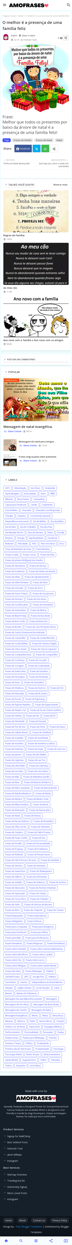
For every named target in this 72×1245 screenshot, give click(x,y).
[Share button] (54, 148)
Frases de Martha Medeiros (18, 793)
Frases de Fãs (32, 715)
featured (9, 543)
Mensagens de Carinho (16, 1010)
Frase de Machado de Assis (18, 549)
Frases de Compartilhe (47, 654)
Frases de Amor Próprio (16, 593)
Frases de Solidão (13, 882)
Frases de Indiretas (14, 749)
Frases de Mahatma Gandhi (36, 776)
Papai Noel (34, 1026)
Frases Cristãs (11, 554)
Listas (56, 987)
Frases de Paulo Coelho (16, 837)
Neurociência (45, 1021)
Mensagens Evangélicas (16, 1015)
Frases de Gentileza (41, 732)
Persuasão (48, 1032)
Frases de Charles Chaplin (44, 643)
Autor (43, 493)
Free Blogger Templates (29, 1226)
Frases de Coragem (14, 665)
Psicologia (58, 1048)
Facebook (25, 148)
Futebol (50, 971)
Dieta (50, 532)
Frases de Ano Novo (36, 599)
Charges (9, 515)
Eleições (9, 538)
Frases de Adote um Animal (42, 571)
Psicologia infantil (13, 1054)
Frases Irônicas (34, 921)
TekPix (43, 1060)
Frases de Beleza (38, 610)
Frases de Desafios (39, 671)
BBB (53, 493)
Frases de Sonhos (57, 882)
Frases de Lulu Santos (38, 771)
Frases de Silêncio (13, 876)
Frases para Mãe (13, 937)
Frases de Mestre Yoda (37, 799)
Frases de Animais (13, 599)
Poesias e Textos (13, 1043)
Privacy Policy (59, 1220)
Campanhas (39, 499)
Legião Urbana (24, 987)
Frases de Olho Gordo (15, 826)
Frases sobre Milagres (15, 965)
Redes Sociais (32, 1054)
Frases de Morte (40, 804)
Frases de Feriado (37, 721)
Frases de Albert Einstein (16, 582)
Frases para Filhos (39, 932)
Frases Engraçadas (14, 915)
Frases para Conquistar (16, 926)
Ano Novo (35, 488)
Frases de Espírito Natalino (18, 704)
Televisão (55, 1060)
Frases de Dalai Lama (15, 671)
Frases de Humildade (38, 738)
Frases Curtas (29, 554)
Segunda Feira (29, 1060)
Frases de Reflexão (14, 854)
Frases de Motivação (15, 810)
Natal (20, 15)
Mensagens (51, 998)
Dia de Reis (10, 526)
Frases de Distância (14, 688)
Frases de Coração (38, 660)
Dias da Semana (35, 532)
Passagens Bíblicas (53, 1026)
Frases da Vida (47, 554)
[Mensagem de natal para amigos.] (10, 445)
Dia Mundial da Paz (14, 532)
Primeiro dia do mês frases (18, 1048)
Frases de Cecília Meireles (42, 638)
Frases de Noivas (32, 815)
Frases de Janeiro (13, 754)
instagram (12, 1160)
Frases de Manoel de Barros (37, 782)
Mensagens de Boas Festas (46, 1004)
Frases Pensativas (13, 943)
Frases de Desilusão (38, 676)
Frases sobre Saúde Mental (43, 965)
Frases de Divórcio (37, 688)
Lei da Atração (43, 987)
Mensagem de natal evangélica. (27, 427)
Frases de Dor (57, 688)
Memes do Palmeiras (27, 993)
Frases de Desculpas (15, 676)
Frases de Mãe (12, 776)
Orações (60, 1021)
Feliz (34, 543)
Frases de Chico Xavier (16, 649)
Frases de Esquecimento (46, 704)
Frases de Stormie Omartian (42, 887)
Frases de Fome (37, 726)
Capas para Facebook (15, 504)
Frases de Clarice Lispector (44, 649)
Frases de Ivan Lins (56, 749)
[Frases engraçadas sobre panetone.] (10, 460)
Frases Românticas (56, 943)
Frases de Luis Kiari (14, 771)
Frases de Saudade (50, 860)
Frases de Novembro (44, 821)
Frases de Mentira (13, 799)
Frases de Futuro (58, 726)
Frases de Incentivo (14, 743)
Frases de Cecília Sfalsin (16, 643)
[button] (68, 5)
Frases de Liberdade (15, 765)
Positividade (43, 1043)
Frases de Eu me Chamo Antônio (45, 710)
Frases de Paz (38, 837)
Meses (35, 1015)
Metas (45, 1015)
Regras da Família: (14, 235)
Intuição (9, 987)
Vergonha (20, 1065)
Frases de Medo (43, 793)
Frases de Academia (14, 571)
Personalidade (31, 1032)
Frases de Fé (49, 715)
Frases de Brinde (13, 626)
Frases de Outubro (14, 832)
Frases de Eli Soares (38, 693)
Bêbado (9, 499)
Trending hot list (16, 1180)
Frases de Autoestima (15, 610)
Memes (8, 993)
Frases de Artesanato (43, 604)
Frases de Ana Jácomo (43, 593)
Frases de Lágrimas (14, 760)
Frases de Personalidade (38, 843)
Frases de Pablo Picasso (39, 832)
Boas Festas (23, 499)
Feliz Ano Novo (48, 543)
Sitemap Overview (17, 1174)
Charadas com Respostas (48, 510)
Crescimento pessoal (40, 515)
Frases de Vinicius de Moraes (38, 904)
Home (8, 1220)
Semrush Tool (14, 1148)
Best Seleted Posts (17, 1142)
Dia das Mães (57, 521)
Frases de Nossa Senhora (17, 821)
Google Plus (38, 976)
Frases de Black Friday (15, 615)
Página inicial (9, 15)
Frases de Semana (13, 865)
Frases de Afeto (12, 576)
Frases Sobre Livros (35, 960)
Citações (22, 515)
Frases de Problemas (38, 849)
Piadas (60, 1032)
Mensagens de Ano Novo (17, 1004)
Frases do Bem (12, 910)
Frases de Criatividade (39, 665)
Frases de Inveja (35, 749)
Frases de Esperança (35, 699)
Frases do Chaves (55, 910)
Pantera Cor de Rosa (15, 1026)
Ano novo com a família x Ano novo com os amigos (33, 340)
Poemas (53, 1037)
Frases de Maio (12, 782)
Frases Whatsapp (33, 971)
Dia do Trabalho (28, 526)
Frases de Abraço (38, 565)
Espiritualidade (36, 538)
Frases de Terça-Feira (15, 899)
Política (29, 1043)
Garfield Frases (12, 976)
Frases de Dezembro (34, 682)
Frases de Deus (12, 682)
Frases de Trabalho (39, 899)
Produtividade (42, 1048)
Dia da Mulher (39, 521)
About (22, 1220)
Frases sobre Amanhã (15, 949)
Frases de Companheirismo (18, 654)
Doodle (60, 532)
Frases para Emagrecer (43, 926)
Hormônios (10, 982)
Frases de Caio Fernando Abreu (41, 626)
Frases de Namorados (40, 810)
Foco (62, 543)
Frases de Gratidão (14, 738)
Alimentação (20, 488)
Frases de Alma (40, 582)
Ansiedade (50, 488)
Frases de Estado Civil (15, 710)
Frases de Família (22, 140)
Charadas (26, 510)
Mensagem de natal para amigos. (36, 441)
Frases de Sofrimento (37, 876)
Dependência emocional (16, 521)
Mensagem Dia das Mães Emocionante (23, 998)
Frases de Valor (12, 904)
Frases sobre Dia (13, 960)
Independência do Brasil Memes (47, 982)
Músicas (9, 1021)
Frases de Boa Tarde (15, 621)
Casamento (47, 504)
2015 (7, 488)
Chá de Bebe (11, 510)
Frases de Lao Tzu (36, 760)
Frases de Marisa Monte (45, 787)
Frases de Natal (44, 140)
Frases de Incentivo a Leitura (41, 743)
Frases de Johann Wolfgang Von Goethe (24, 560)
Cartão (34, 504)
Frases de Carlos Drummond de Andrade (25, 632)
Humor (24, 982)
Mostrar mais (60, 184)
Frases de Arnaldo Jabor (16, 604)
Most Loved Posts (17, 1193)
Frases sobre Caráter (42, 954)
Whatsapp (45, 148)
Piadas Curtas (11, 1037)
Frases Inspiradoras (36, 915)
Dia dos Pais (46, 526)
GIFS (26, 976)
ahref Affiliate (14, 1154)
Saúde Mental (11, 1060)
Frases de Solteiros (36, 882)
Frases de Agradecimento (37, 576)
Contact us (39, 1220)
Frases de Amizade (14, 588)
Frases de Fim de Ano (15, 726)
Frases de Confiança (14, 660)
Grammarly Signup (17, 1186)
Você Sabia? (35, 1065)
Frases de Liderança (38, 765)
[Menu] (4, 5)
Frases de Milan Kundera (16, 804)
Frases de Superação (15, 893)
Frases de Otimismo (40, 826)
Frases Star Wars (13, 971)
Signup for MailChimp (18, 1136)
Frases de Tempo (38, 893)
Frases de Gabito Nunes (16, 732)
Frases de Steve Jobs (15, 887)
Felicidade (23, 543)
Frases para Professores (37, 937)
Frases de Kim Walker (36, 754)
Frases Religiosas (34, 943)
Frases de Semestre (36, 865)
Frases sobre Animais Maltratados (46, 949)
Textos (8, 1065)
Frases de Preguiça (14, 849)
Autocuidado (30, 493)
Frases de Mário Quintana (17, 787)
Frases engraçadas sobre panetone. (38, 456)
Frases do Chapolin (33, 910)
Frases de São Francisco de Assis (20, 860)
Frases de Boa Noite (40, 615)
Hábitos (52, 976)
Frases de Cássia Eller (15, 638)
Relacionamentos (52, 1054)
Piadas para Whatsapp (33, 1037)
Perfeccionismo (12, 1032)
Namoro (21, 1021)
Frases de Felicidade (15, 721)
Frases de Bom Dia (38, 621)
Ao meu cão (10, 287)
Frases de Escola (13, 699)
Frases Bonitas (43, 549)
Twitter (37, 148)
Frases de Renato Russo (39, 854)
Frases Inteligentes (14, 921)
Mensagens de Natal (41, 1010)
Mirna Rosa (58, 1015)
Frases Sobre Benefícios (16, 954)
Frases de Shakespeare (41, 871)
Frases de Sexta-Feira (15, 871)
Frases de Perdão (13, 843)
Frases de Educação (14, 693)
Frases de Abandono (15, 565)
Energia (20, 538)
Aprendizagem (12, 493)
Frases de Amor (35, 588)
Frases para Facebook (15, 932)
